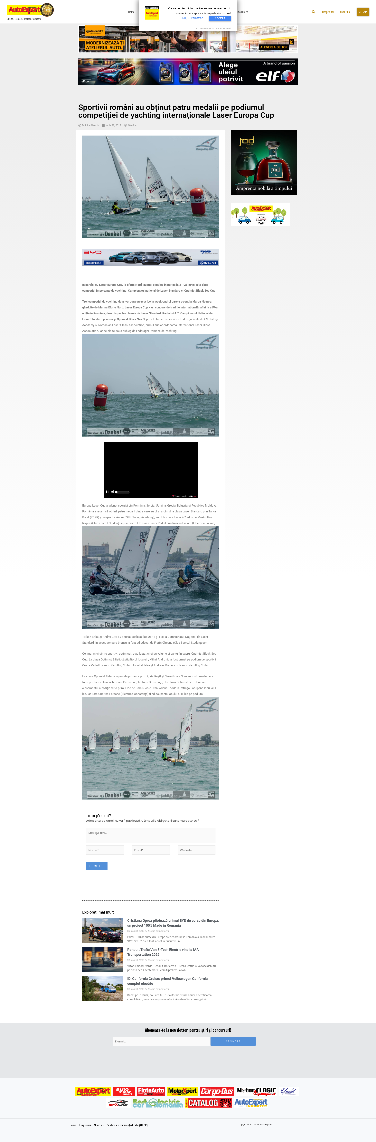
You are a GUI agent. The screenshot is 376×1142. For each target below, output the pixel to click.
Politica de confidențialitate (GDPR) (127, 1125)
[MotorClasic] (256, 1091)
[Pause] (107, 492)
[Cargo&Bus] (217, 1091)
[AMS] (124, 1091)
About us (99, 1125)
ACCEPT (220, 18)
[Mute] (112, 492)
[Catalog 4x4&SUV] (208, 1103)
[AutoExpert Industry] (251, 1103)
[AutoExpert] (93, 1091)
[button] (313, 12)
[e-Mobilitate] (158, 1103)
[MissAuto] (118, 1103)
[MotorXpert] (182, 1091)
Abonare (233, 1041)
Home (73, 1125)
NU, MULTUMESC (192, 18)
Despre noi (85, 1125)
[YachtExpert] (289, 1091)
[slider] (122, 493)
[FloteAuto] (151, 1091)
